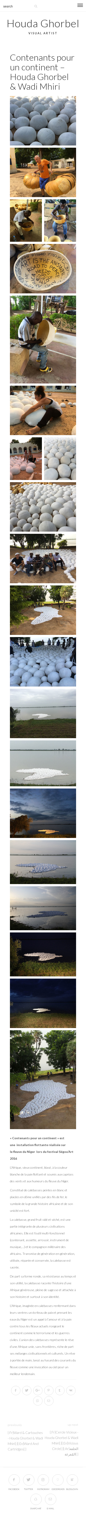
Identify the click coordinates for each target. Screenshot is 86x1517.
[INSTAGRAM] (43, 1480)
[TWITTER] (28, 1480)
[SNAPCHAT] (36, 1499)
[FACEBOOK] (14, 1480)
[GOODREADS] (58, 1480)
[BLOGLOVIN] (72, 1480)
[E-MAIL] (50, 1499)
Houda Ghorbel (43, 23)
